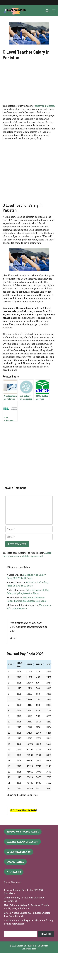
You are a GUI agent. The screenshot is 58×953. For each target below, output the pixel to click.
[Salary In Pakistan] (14, 10)
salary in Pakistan (45, 105)
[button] (47, 10)
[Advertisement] (29, 84)
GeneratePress (29, 948)
